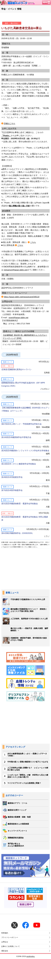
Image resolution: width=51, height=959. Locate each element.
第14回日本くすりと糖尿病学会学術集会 (18, 464)
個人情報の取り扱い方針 (19, 206)
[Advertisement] (26, 724)
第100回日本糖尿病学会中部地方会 (16, 437)
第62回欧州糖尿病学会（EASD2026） (17, 533)
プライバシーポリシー (9, 937)
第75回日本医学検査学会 (12, 490)
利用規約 (4, 933)
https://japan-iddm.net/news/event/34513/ (21, 297)
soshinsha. (30, 956)
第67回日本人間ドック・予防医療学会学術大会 (21, 424)
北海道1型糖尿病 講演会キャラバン (16, 369)
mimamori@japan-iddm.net (15, 270)
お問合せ (4, 942)
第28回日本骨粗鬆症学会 (12, 477)
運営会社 (4, 951)
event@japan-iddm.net (18, 317)
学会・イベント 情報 (11, 9)
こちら (33, 242)
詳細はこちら (9, 123)
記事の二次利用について (10, 946)
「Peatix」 (6, 135)
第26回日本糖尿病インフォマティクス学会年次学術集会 (25, 450)
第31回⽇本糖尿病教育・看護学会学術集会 (19, 503)
